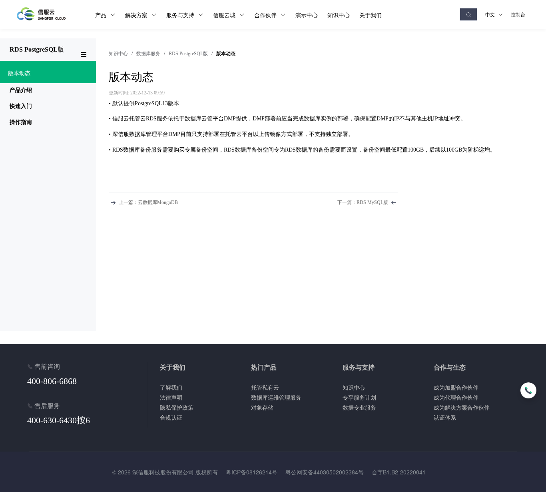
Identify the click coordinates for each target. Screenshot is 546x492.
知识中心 (118, 53)
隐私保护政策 (176, 407)
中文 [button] (490, 14)
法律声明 (171, 397)
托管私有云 (265, 387)
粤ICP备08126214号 (251, 472)
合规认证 (171, 417)
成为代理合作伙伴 (456, 397)
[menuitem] (48, 72)
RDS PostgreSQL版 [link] (188, 53)
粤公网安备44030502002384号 (324, 472)
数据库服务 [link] (148, 53)
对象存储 (262, 407)
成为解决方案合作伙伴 (462, 407)
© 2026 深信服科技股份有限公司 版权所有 (165, 472)
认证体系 (445, 417)
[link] (118, 53)
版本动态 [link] (225, 53)
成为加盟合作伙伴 (456, 387)
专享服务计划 (359, 397)
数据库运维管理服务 (276, 397)
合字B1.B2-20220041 (399, 472)
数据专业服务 (359, 407)
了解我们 (171, 387)
